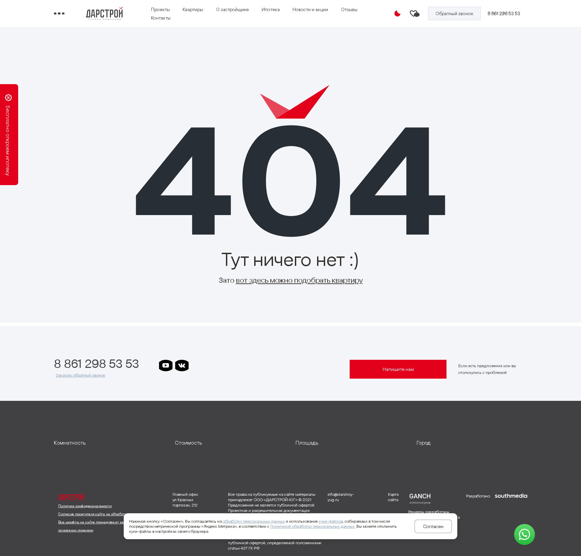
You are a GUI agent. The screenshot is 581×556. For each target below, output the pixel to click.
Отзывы (349, 9)
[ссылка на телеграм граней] (246, 365)
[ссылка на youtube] (165, 365)
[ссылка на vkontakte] (182, 365)
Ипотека (271, 9)
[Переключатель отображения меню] (59, 13)
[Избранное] (414, 13)
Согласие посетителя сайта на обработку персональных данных (112, 514)
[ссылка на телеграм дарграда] (214, 365)
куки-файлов (331, 521)
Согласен (433, 526)
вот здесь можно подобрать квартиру (299, 280)
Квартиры (193, 9)
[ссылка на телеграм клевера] (230, 365)
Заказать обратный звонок (80, 375)
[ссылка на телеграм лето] (262, 365)
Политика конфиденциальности (85, 505)
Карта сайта (393, 497)
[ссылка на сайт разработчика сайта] (511, 521)
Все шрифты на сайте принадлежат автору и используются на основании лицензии (111, 526)
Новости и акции (310, 9)
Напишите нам (398, 369)
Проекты (160, 9)
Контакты (160, 18)
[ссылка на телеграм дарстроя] (198, 365)
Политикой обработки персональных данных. (312, 526)
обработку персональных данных (254, 521)
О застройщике (232, 9)
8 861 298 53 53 (504, 13)
